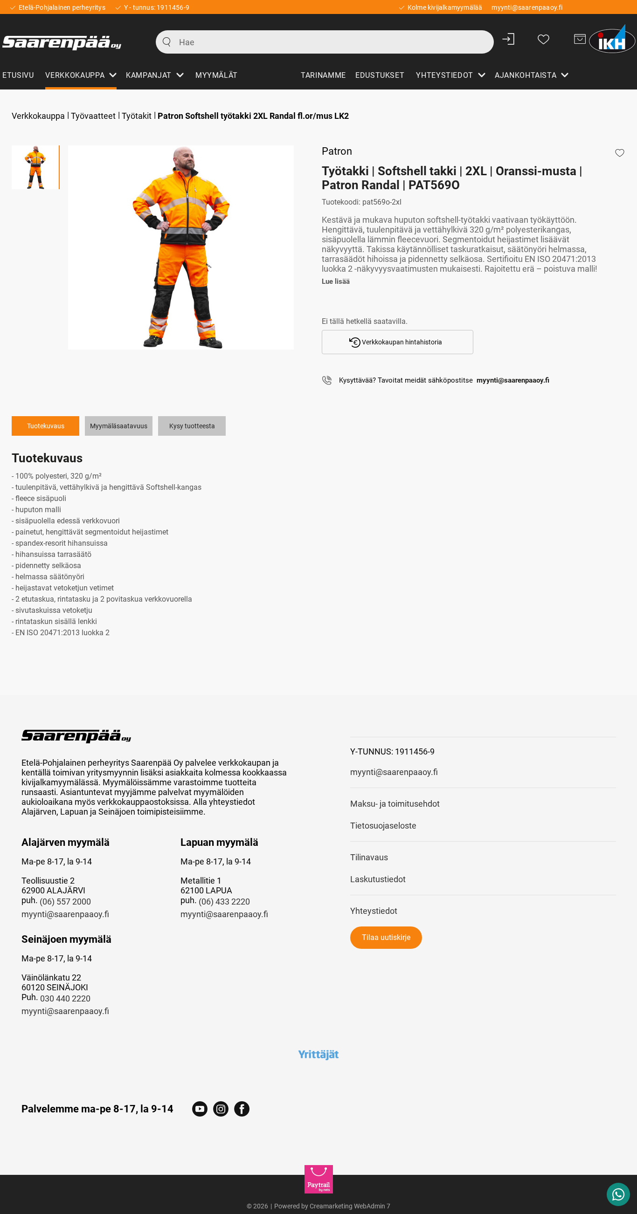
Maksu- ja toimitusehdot (395, 804)
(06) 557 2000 (65, 901)
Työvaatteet (93, 116)
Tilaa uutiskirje (386, 937)
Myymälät (216, 75)
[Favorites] (543, 38)
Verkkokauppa (38, 116)
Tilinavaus (369, 857)
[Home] (68, 39)
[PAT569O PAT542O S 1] (181, 247)
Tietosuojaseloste (383, 825)
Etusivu (18, 75)
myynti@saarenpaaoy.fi (65, 914)
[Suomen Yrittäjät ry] (318, 1054)
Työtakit (137, 116)
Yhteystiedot (373, 911)
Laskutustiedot (378, 879)
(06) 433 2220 (224, 901)
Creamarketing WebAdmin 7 (350, 1206)
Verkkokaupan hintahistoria (401, 342)
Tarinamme (323, 75)
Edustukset (379, 75)
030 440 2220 (65, 998)
